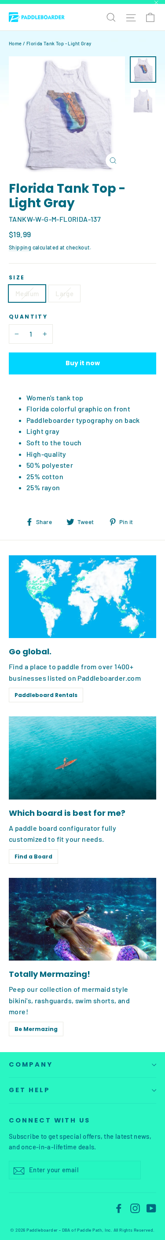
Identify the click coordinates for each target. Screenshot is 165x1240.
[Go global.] (82, 596)
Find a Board (33, 856)
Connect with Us (49, 1120)
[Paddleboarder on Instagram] (135, 1207)
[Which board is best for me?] (82, 757)
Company (31, 1064)
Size (17, 278)
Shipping (20, 247)
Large (64, 293)
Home (15, 43)
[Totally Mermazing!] (82, 919)
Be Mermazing (36, 1029)
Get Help (29, 1090)
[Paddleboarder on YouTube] (151, 1207)
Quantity (28, 317)
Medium (27, 293)
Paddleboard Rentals (46, 695)
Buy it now (83, 363)
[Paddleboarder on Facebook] (119, 1207)
